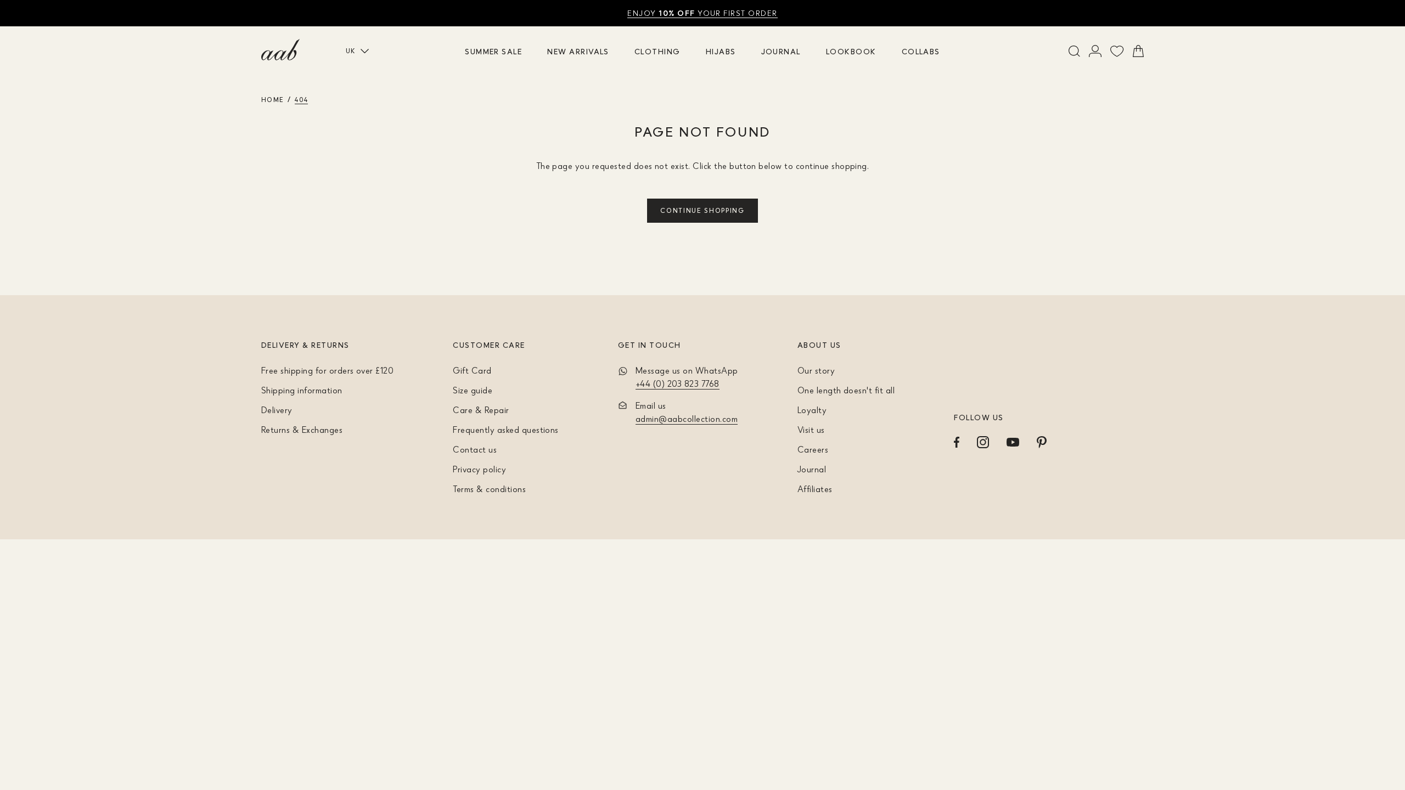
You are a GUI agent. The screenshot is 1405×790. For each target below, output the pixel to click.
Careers (812, 449)
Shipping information (301, 390)
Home (272, 99)
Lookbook (851, 51)
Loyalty (812, 410)
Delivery (277, 410)
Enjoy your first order (702, 13)
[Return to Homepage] (280, 50)
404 (301, 99)
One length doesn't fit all (846, 390)
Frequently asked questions (505, 430)
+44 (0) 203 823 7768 (678, 383)
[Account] (1095, 51)
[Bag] (1138, 51)
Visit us (811, 430)
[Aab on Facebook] (956, 442)
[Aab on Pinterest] (1042, 442)
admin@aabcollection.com (687, 419)
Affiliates (815, 489)
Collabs (921, 51)
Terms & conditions (489, 489)
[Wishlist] (1117, 51)
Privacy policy (479, 469)
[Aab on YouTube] (1013, 442)
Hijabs (721, 51)
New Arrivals (578, 51)
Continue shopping (702, 210)
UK (351, 50)
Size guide (472, 390)
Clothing (657, 51)
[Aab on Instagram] (983, 442)
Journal (781, 51)
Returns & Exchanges (301, 430)
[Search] (1074, 51)
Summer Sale (493, 51)
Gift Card (472, 370)
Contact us (475, 449)
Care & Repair (481, 410)
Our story (816, 370)
